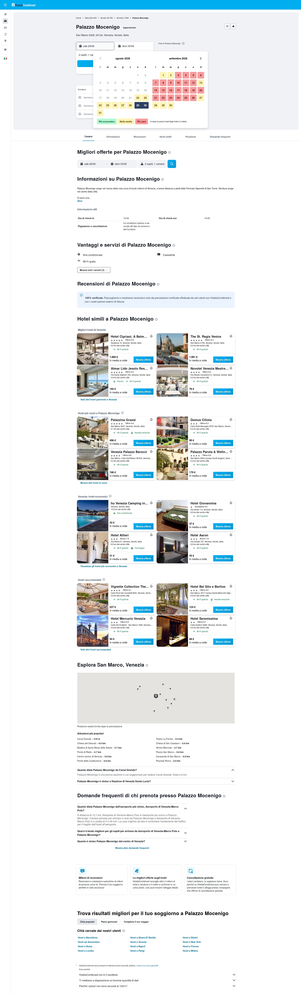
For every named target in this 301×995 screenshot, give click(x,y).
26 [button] (115, 105)
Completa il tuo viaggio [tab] (136, 921)
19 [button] (115, 98)
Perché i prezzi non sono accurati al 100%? (103, 986)
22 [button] (137, 98)
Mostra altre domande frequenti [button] (132, 847)
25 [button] (107, 105)
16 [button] (145, 90)
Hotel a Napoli (137, 946)
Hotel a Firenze (191, 946)
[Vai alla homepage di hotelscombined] (23, 4)
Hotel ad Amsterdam (89, 941)
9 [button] (145, 82)
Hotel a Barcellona (88, 937)
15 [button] (137, 90)
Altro (79, 200)
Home (78, 17)
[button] (5, 4)
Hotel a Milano (190, 950)
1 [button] (138, 75)
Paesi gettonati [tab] (109, 921)
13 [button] (122, 90)
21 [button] (130, 98)
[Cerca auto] (5, 27)
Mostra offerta (143, 359)
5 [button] (115, 82)
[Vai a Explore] (5, 41)
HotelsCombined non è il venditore (98, 975)
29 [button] (137, 105)
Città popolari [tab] (87, 921)
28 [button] (130, 105)
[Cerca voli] (5, 14)
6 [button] (123, 82)
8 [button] (138, 82)
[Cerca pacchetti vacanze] (5, 34)
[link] (98, 399)
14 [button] (130, 90)
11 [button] (107, 90)
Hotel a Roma (85, 946)
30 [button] (145, 105)
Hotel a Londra (86, 950)
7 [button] (130, 82)
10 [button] (100, 90)
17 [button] (100, 98)
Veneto (103, 17)
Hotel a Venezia (138, 941)
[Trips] (5, 50)
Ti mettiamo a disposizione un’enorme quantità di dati (108, 980)
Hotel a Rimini (190, 937)
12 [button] (115, 90)
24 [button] (100, 105)
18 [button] (107, 98)
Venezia (119, 17)
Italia (87, 17)
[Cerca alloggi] (5, 21)
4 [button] (107, 82)
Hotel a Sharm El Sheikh (143, 937)
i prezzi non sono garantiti (147, 965)
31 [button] (100, 113)
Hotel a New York (192, 941)
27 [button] (122, 105)
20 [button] (122, 98)
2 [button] (145, 75)
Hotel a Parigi (137, 950)
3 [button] (100, 82)
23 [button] (145, 98)
